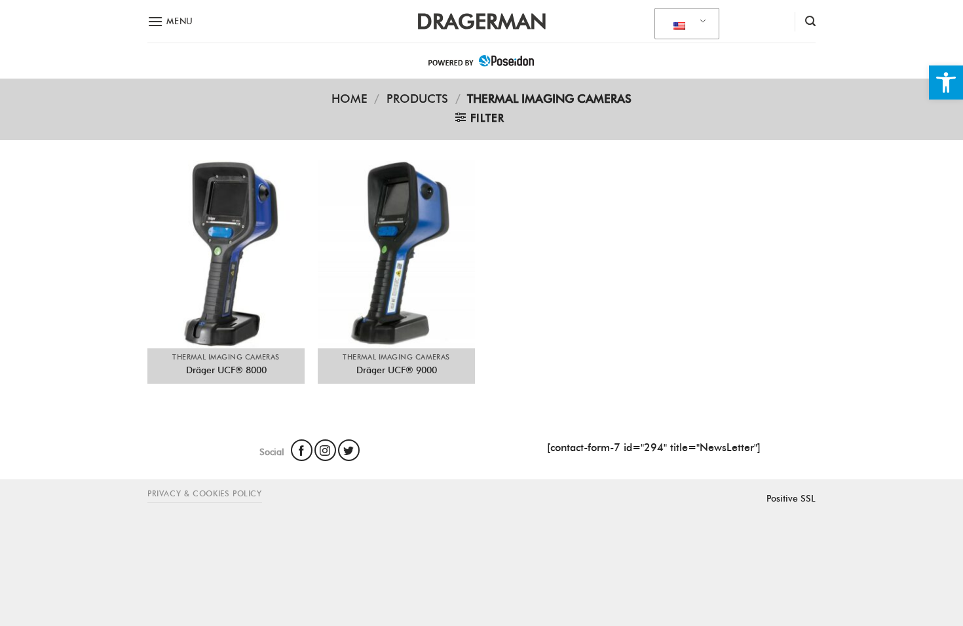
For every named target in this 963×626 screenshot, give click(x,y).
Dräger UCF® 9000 (396, 370)
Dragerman (482, 21)
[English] (685, 24)
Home (349, 98)
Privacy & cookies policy (204, 493)
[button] (946, 82)
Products (417, 98)
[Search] (810, 21)
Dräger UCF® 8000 (226, 370)
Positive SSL (791, 498)
